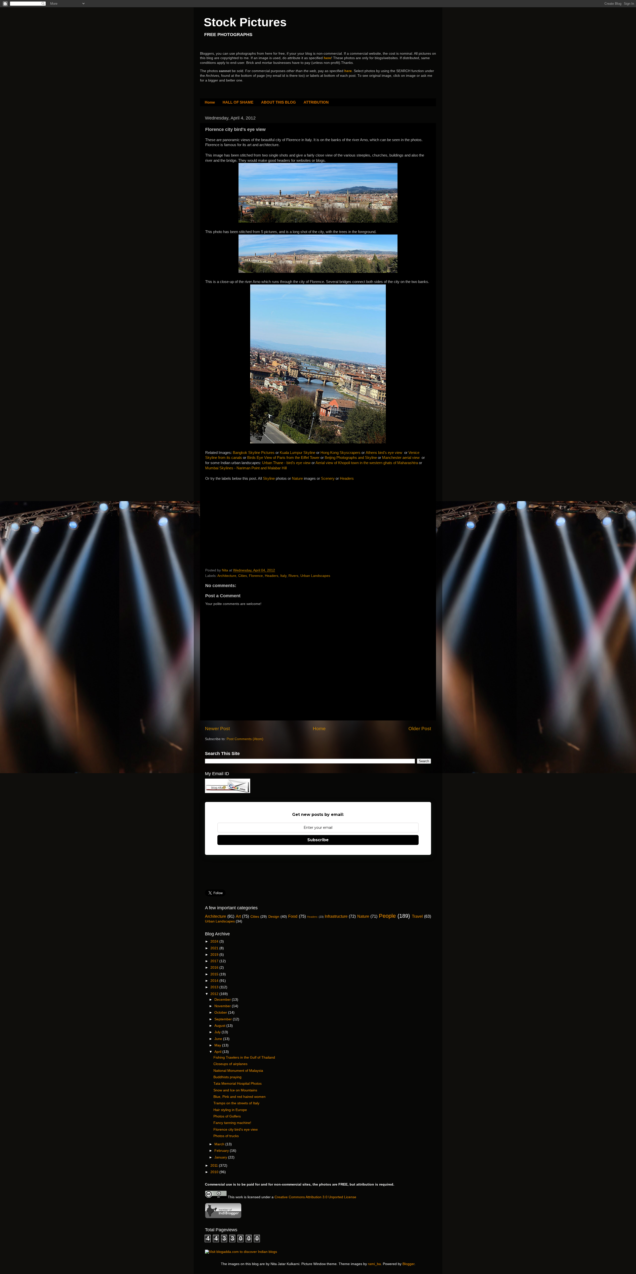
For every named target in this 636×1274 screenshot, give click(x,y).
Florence (256, 576)
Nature (297, 478)
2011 (214, 1165)
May (218, 1045)
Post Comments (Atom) (245, 739)
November (223, 1006)
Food (292, 916)
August (220, 1026)
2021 (214, 948)
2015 (214, 974)
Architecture (226, 576)
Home (210, 102)
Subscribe (318, 839)
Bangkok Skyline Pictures (254, 453)
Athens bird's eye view (384, 453)
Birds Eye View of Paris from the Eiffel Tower (283, 458)
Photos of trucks (226, 1136)
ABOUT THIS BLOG (278, 102)
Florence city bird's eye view (235, 1129)
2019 (214, 954)
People (387, 916)
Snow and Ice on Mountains (235, 1090)
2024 (214, 941)
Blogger (408, 1264)
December (223, 999)
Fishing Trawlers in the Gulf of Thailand (244, 1057)
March (219, 1144)
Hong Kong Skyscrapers (340, 453)
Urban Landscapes (315, 576)
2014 (214, 981)
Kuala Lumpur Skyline (297, 453)
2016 (214, 967)
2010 (214, 1172)
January (221, 1157)
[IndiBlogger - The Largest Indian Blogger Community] (223, 1217)
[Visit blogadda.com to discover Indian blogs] (241, 1252)
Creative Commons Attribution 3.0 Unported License (315, 1197)
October (221, 1012)
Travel (417, 916)
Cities (242, 576)
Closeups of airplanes (230, 1064)
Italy (283, 576)
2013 (214, 987)
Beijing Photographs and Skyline (351, 458)
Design (273, 916)
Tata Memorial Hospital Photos (237, 1083)
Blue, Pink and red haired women (239, 1097)
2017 (214, 961)
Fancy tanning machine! (232, 1123)
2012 (214, 994)
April (218, 1052)
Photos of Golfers (227, 1116)
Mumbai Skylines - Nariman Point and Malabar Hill (246, 468)
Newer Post (217, 728)
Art (238, 916)
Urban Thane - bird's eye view (286, 463)
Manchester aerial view (401, 458)
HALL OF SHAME (238, 102)
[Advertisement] (242, 517)
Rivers (293, 576)
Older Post (419, 728)
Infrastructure (336, 916)
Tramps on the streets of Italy (236, 1103)
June (218, 1039)
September (223, 1019)
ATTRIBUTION (316, 102)
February (222, 1151)
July (218, 1032)
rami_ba (374, 1264)
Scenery (328, 478)
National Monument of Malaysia (238, 1071)
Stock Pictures (245, 22)
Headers (347, 478)
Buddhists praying (227, 1077)
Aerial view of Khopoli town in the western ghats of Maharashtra (367, 463)
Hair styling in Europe (230, 1110)
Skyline (269, 478)
